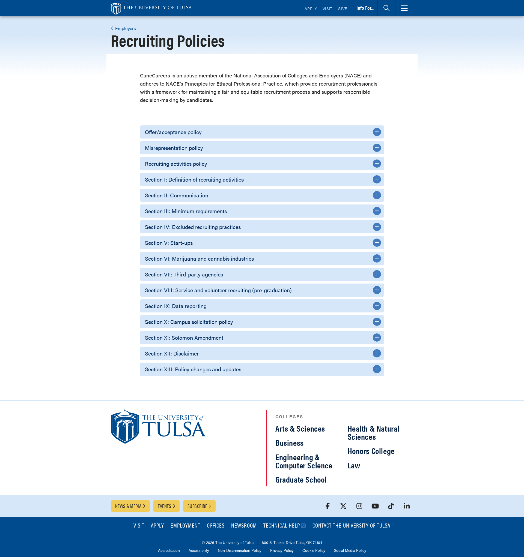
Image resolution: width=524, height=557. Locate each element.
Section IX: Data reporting (176, 306)
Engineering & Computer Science (303, 461)
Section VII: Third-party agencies (184, 274)
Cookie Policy (313, 550)
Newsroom (244, 525)
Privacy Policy (282, 550)
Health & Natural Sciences (374, 432)
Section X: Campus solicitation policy (189, 322)
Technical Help (281, 525)
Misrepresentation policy (174, 148)
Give (342, 8)
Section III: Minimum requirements (186, 211)
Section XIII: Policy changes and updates (193, 369)
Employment (186, 525)
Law (354, 465)
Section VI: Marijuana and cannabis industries (199, 258)
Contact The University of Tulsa (351, 525)
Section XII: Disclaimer (172, 353)
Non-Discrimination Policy (239, 550)
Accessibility (199, 550)
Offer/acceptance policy (173, 132)
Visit (328, 8)
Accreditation (169, 550)
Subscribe (197, 505)
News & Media (128, 505)
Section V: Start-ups (169, 242)
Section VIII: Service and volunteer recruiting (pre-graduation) (218, 290)
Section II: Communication (176, 195)
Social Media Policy (350, 550)
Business (289, 442)
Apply (311, 8)
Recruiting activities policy (176, 163)
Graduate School (301, 479)
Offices (215, 525)
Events (164, 505)
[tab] (386, 8)
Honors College (371, 450)
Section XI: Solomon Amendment (184, 337)
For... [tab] (365, 7)
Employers (125, 28)
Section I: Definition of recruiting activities (194, 179)
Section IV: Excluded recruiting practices (193, 227)
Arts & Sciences (300, 428)
